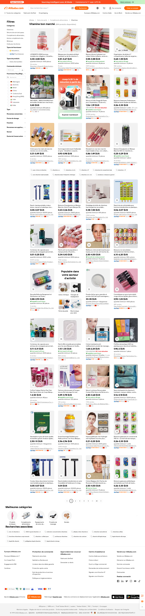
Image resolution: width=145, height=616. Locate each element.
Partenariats (121, 572)
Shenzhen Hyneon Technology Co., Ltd (126, 356)
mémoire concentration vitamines (57, 532)
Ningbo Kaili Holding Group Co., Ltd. (41, 214)
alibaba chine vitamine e (80, 532)
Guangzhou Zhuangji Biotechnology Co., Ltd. (98, 357)
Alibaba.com (105, 597)
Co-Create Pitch (9, 560)
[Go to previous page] (67, 501)
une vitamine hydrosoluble (41, 174)
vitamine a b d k (70, 170)
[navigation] (16, 261)
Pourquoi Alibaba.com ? (12, 556)
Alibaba (31, 20)
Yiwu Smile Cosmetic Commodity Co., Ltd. (126, 306)
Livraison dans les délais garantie (43, 564)
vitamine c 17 (122, 170)
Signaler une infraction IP (97, 572)
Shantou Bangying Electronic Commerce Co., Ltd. (70, 404)
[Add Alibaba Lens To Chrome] (34, 597)
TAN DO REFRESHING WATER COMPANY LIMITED (126, 109)
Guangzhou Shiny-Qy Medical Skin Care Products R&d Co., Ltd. (98, 404)
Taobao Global (81, 606)
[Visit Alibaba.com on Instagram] (131, 581)
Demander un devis (67, 562)
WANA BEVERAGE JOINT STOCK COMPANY (126, 162)
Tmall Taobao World (62, 606)
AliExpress (42, 606)
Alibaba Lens (13, 597)
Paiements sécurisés (39, 556)
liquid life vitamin (14, 541)
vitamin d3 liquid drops (99, 536)
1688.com (50, 606)
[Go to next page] (101, 501)
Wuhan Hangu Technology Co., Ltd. (69, 262)
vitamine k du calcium (80, 536)
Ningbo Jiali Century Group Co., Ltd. (125, 214)
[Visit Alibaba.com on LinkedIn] (122, 581)
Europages (103, 606)
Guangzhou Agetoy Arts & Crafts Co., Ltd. (126, 68)
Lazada (72, 606)
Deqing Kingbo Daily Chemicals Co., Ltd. (126, 399)
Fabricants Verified (67, 558)
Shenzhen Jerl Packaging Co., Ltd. (97, 217)
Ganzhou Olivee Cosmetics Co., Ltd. (70, 161)
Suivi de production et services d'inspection (42, 573)
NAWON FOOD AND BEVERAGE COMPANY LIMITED (126, 259)
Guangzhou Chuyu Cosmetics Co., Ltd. (98, 116)
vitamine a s (56, 170)
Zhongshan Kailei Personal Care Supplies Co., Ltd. (70, 68)
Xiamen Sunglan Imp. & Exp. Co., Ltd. (42, 308)
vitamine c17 (85, 170)
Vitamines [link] (74, 20)
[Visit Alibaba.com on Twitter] (126, 581)
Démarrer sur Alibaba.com (125, 560)
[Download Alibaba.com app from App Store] (118, 597)
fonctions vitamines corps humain (19, 536)
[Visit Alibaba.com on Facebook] (118, 581)
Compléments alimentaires (59, 20)
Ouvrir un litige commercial (97, 564)
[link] (142, 596)
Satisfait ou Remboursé (40, 560)
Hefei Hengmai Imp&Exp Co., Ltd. (69, 358)
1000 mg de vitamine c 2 (33, 532)
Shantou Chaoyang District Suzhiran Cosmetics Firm (98, 68)
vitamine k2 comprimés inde (103, 170)
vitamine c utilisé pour (42, 536)
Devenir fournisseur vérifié (125, 568)
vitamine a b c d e (86, 174)
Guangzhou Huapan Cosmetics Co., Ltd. (98, 161)
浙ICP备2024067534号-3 (126, 613)
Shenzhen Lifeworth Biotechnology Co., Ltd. (42, 66)
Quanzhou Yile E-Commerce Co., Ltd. (42, 402)
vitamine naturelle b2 (100, 532)
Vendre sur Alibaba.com (124, 556)
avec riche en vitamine (39, 170)
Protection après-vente (40, 568)
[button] (72, 8)
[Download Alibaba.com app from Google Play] (133, 597)
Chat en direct (93, 560)
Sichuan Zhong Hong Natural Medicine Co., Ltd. (98, 303)
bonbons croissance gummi (106, 174)
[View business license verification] (92, 613)
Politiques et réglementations (42, 578)
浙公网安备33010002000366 (107, 613)
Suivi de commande (123, 564)
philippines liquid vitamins (33, 541)
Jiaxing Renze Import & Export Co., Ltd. (42, 448)
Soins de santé (42, 20)
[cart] (104, 8)
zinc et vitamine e (14, 532)
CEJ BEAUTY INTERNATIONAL (40, 109)
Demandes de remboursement (99, 568)
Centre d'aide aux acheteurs (98, 556)
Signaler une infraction (96, 576)
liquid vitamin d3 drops (119, 536)
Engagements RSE (10, 564)
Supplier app (57, 597)
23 (96, 501)
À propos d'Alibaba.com (12, 551)
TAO (89, 606)
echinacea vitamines (61, 536)
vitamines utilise (118, 532)
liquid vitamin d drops (53, 541)
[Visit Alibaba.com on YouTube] (135, 581)
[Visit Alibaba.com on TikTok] (139, 581)
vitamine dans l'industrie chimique (65, 174)
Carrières (7, 568)
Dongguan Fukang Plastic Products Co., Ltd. (42, 262)
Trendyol (95, 606)
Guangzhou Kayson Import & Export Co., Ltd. (98, 261)
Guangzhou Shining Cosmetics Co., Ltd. (42, 161)
